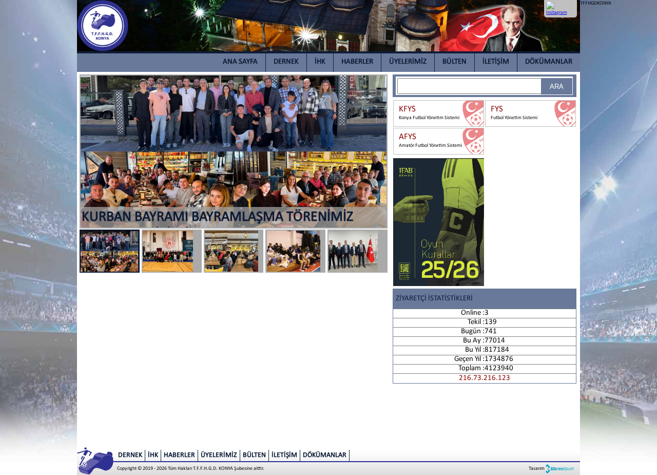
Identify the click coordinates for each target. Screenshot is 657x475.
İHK (320, 62)
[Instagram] (552, 8)
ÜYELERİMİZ (408, 62)
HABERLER (357, 62)
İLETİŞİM (495, 62)
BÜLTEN (454, 62)
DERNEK (286, 62)
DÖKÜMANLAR (548, 62)
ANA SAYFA (240, 62)
